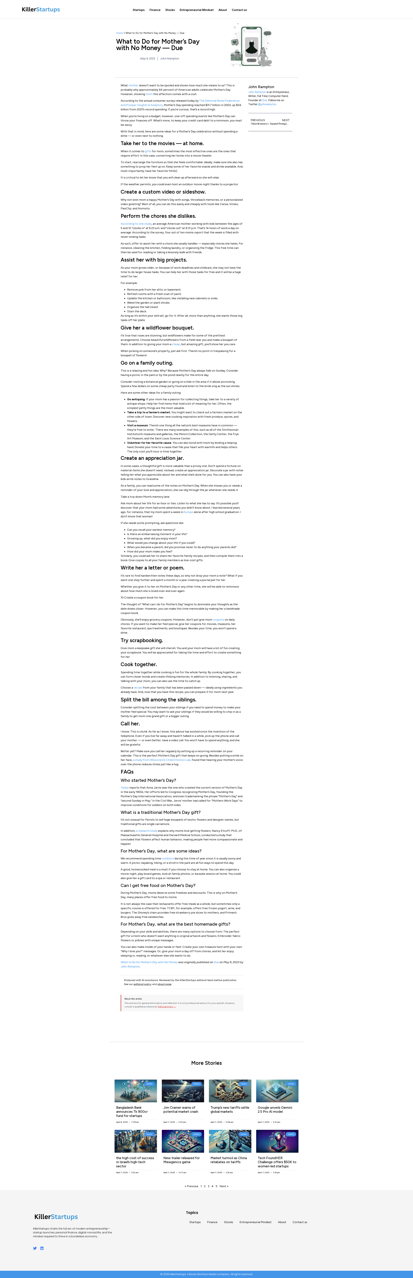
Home (119, 32)
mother (133, 85)
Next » (224, 1186)
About (222, 10)
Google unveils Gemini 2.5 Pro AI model (275, 1110)
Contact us (239, 10)
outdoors (168, 858)
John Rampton (257, 92)
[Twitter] (35, 1248)
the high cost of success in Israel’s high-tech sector (135, 1162)
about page (164, 984)
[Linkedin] (42, 1248)
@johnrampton (267, 104)
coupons (219, 619)
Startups (139, 10)
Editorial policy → (167, 1006)
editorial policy (142, 984)
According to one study (136, 223)
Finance (155, 10)
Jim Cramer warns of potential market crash (180, 1110)
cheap (176, 344)
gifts (148, 151)
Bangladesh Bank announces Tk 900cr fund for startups (132, 1112)
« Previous (191, 1186)
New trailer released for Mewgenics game (181, 1160)
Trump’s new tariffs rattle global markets (230, 1110)
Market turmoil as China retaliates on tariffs (229, 1160)
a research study (146, 831)
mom (149, 94)
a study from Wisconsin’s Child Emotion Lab (161, 760)
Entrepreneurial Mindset (197, 10)
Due (264, 100)
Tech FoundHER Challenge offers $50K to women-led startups (277, 1162)
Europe (188, 512)
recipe (138, 687)
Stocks (170, 10)
